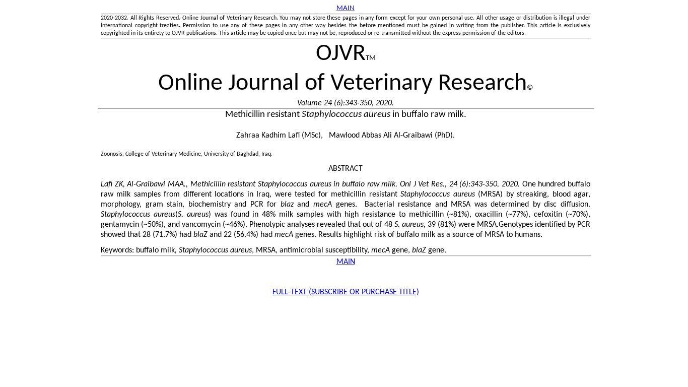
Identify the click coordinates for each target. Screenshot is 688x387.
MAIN (345, 262)
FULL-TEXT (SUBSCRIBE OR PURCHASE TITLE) (345, 292)
